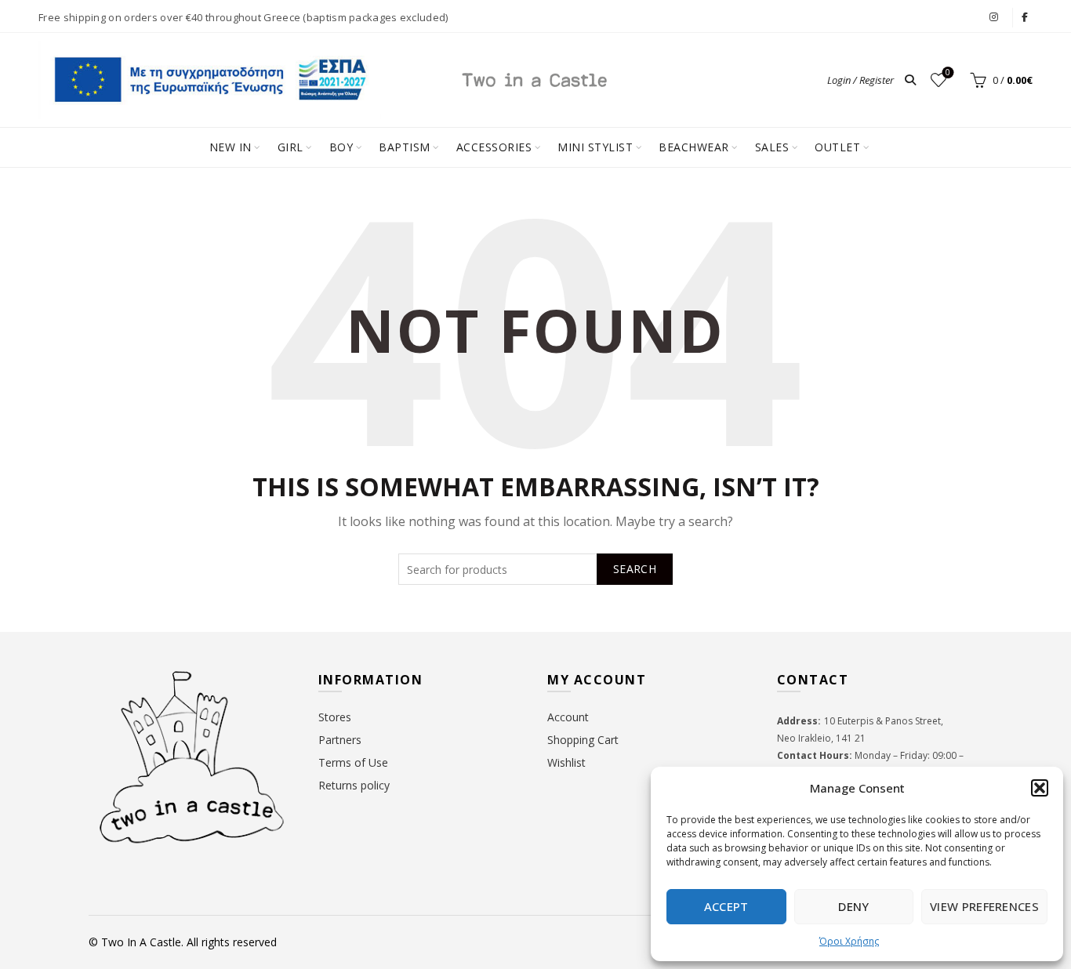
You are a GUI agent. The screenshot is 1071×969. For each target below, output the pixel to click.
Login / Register (860, 80)
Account (568, 717)
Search (634, 568)
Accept (726, 906)
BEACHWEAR (694, 147)
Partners (339, 739)
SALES (772, 147)
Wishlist (948, 73)
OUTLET (837, 147)
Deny (853, 906)
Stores (334, 717)
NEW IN (230, 147)
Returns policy (354, 785)
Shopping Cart (583, 739)
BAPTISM (404, 147)
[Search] (910, 79)
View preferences (984, 906)
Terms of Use (353, 762)
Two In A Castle (141, 942)
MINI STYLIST (595, 147)
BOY (341, 147)
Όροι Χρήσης (849, 941)
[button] (1039, 788)
